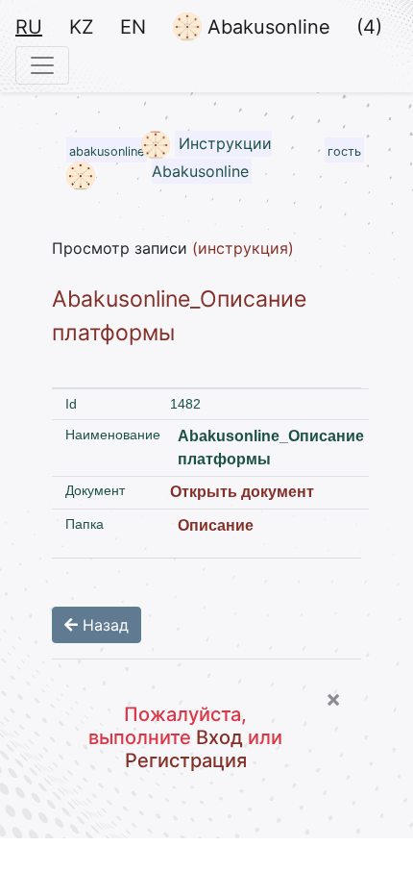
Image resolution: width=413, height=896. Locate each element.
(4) (369, 26)
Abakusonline (266, 26)
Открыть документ (242, 492)
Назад (103, 625)
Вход (219, 737)
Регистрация (186, 760)
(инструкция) (243, 248)
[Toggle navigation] (42, 65)
